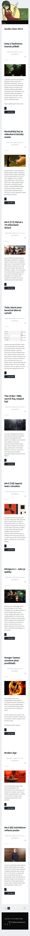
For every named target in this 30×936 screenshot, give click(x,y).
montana (20, 758)
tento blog (19, 176)
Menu (4, 23)
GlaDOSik (20, 142)
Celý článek (11, 112)
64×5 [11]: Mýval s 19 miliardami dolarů (13, 225)
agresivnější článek (9, 180)
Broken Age (10, 752)
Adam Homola (20, 233)
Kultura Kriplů (19, 918)
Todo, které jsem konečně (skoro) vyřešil (13, 310)
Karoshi (20, 52)
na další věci (13, 450)
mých (22, 614)
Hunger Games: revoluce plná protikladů (12, 660)
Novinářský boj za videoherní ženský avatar (13, 134)
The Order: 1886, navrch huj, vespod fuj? (14, 399)
